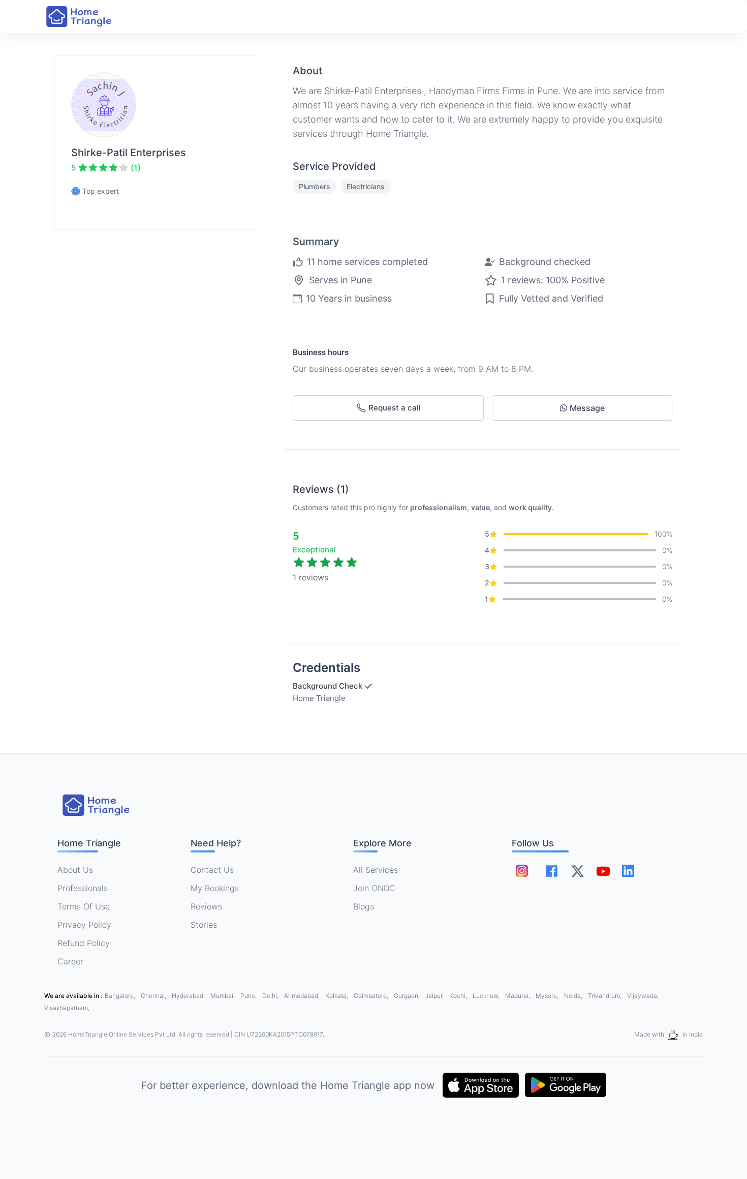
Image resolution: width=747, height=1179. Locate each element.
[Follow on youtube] (603, 871)
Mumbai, (223, 995)
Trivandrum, (605, 995)
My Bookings (215, 888)
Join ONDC (374, 888)
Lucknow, (487, 995)
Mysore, (548, 995)
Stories (204, 925)
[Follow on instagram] (522, 871)
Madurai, (518, 995)
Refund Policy (83, 943)
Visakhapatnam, (66, 1008)
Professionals (82, 888)
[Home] (89, 16)
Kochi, (459, 995)
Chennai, (154, 995)
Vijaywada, (643, 995)
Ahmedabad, (302, 995)
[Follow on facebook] (551, 871)
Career (70, 961)
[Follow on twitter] (577, 870)
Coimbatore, (372, 995)
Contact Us (212, 870)
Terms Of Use (83, 906)
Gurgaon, (407, 995)
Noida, (574, 995)
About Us (75, 870)
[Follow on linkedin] (628, 871)
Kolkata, (337, 995)
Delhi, (271, 995)
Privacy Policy (84, 925)
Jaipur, (435, 995)
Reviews (206, 906)
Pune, (249, 995)
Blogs (363, 906)
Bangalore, (121, 995)
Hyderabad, (189, 995)
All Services (375, 870)
